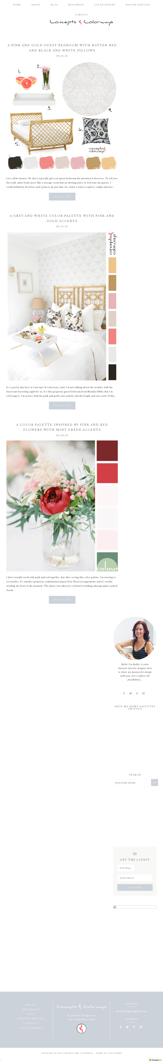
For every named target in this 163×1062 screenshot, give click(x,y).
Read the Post (62, 197)
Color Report (31, 1028)
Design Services (31, 1019)
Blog (31, 1014)
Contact (31, 1023)
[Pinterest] (138, 693)
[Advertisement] (137, 743)
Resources (31, 1009)
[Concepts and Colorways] (81, 22)
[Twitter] (132, 693)
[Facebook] (125, 693)
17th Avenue (115, 1053)
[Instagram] (145, 693)
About (31, 1005)
